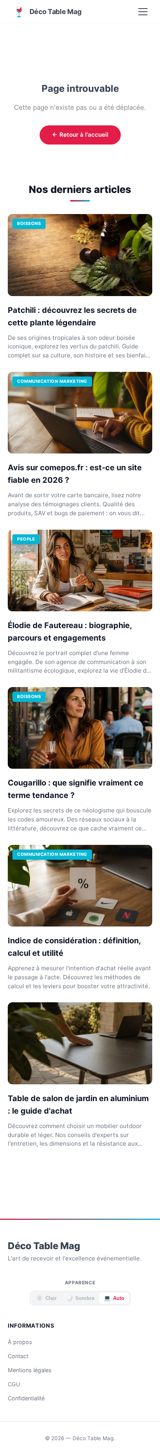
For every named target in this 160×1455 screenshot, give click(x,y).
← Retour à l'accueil (80, 134)
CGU (14, 1384)
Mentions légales (30, 1370)
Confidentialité (26, 1398)
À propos (20, 1342)
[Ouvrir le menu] (143, 11)
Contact (18, 1356)
